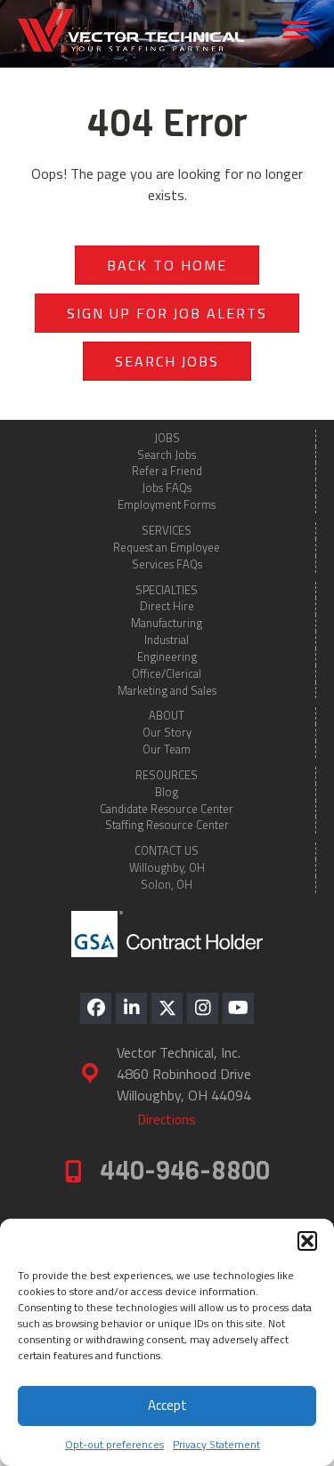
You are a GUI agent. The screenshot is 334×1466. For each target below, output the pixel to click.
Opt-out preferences (114, 1444)
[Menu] (295, 30)
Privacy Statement (216, 1444)
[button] (307, 1241)
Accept (167, 1405)
